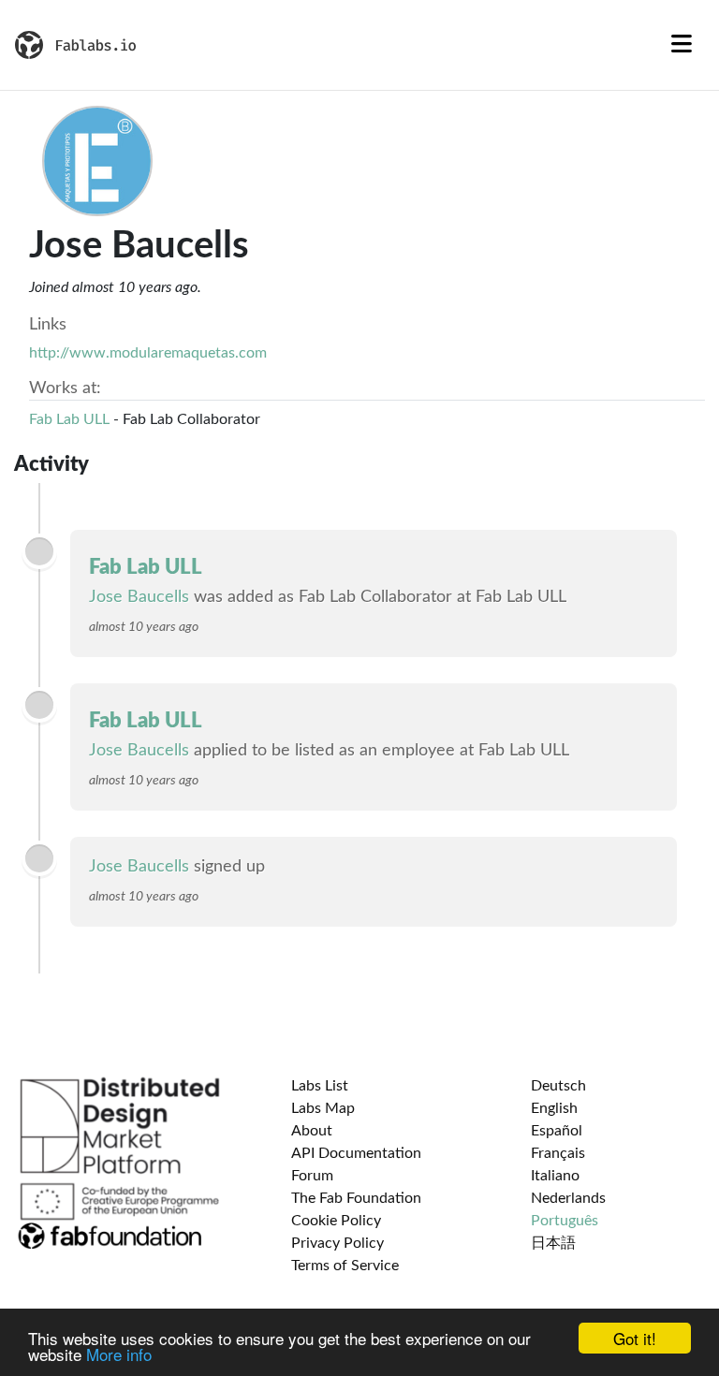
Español (556, 1130)
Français (558, 1153)
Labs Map (323, 1108)
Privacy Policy (337, 1243)
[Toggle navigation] (681, 45)
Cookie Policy (336, 1220)
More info (119, 1354)
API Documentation (356, 1153)
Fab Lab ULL (69, 419)
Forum (312, 1175)
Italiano (555, 1175)
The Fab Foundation (356, 1198)
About (311, 1130)
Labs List (319, 1085)
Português (564, 1220)
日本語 (553, 1243)
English (554, 1108)
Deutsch (558, 1085)
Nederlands (568, 1198)
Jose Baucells (139, 597)
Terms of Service (345, 1265)
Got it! (634, 1338)
